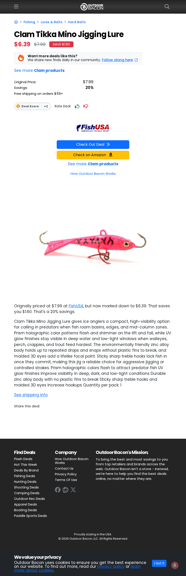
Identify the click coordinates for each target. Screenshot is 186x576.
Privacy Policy (66, 474)
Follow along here (117, 60)
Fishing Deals (24, 476)
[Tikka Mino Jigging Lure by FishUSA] (93, 127)
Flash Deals (23, 459)
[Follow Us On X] (73, 490)
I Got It (159, 563)
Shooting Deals (26, 487)
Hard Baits (77, 22)
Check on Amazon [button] (90, 155)
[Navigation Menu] (16, 6)
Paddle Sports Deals (30, 515)
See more (39, 70)
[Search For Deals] (168, 6)
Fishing (29, 22)
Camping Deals (26, 493)
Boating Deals (25, 510)
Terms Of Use (66, 480)
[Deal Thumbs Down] (85, 106)
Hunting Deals (25, 481)
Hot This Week (25, 464)
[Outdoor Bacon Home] (92, 6)
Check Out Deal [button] (90, 144)
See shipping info (31, 395)
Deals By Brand (26, 470)
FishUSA (76, 306)
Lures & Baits (51, 22)
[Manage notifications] (175, 565)
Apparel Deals (25, 504)
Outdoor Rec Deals (29, 498)
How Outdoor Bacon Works (71, 461)
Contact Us (64, 468)
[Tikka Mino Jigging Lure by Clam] (93, 238)
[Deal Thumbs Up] (77, 106)
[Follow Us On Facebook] (58, 490)
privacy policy (111, 566)
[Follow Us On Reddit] (66, 490)
